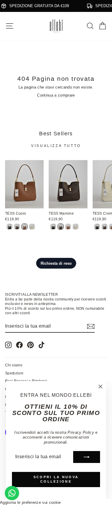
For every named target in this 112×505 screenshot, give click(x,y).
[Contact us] (12, 493)
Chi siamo (13, 365)
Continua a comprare (56, 95)
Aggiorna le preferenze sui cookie (30, 502)
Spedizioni (14, 373)
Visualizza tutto (56, 146)
